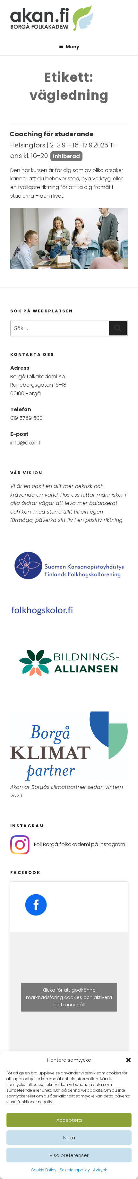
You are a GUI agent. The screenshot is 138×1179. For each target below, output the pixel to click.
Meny (72, 46)
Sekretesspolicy (75, 1170)
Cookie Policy (43, 1170)
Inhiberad (66, 156)
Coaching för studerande (51, 134)
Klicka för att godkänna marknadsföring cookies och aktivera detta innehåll (69, 997)
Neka (69, 1137)
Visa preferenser (69, 1155)
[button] (128, 1060)
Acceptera (69, 1120)
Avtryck (100, 1170)
